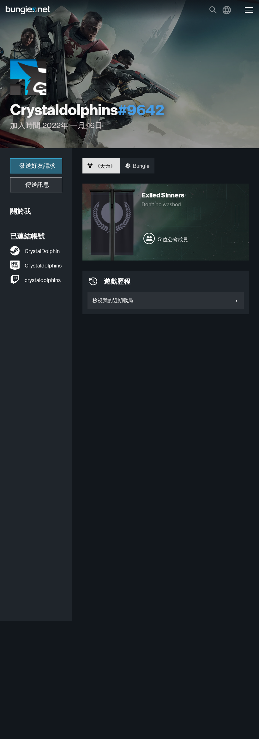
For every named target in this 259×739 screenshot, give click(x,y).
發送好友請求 (37, 165)
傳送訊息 (37, 184)
